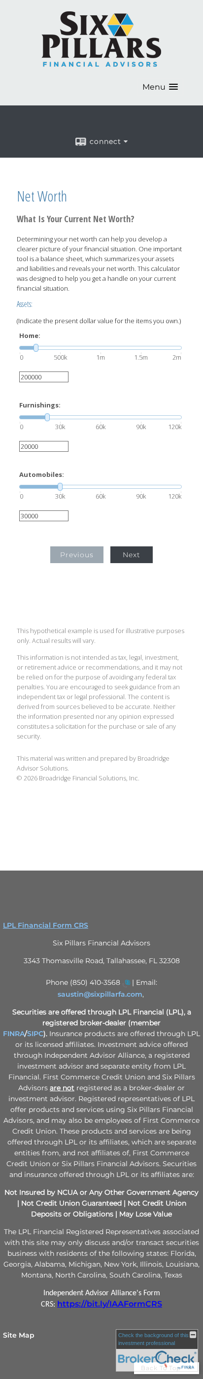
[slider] (100, 348)
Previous (77, 554)
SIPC (35, 1033)
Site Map (18, 1335)
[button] (160, 87)
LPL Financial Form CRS (45, 925)
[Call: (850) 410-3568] (126, 983)
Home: (29, 336)
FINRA (14, 1033)
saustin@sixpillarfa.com (100, 994)
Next (131, 554)
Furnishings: (40, 405)
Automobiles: (41, 474)
